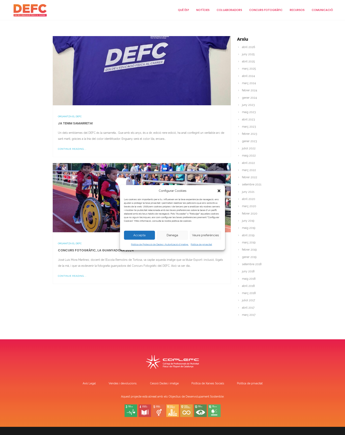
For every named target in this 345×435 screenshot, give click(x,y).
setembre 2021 (251, 184)
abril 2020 (248, 199)
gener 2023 (249, 141)
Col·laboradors (229, 10)
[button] (219, 191)
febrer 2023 (249, 133)
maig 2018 (249, 278)
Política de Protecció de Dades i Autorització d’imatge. (160, 244)
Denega (172, 235)
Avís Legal (89, 383)
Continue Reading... (72, 149)
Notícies (202, 10)
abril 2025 (248, 61)
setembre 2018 (252, 264)
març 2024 (249, 83)
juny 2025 (248, 54)
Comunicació (322, 10)
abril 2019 (248, 235)
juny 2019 (248, 220)
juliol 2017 (248, 300)
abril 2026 (248, 47)
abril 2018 (248, 285)
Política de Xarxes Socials (207, 383)
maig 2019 (248, 227)
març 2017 (248, 314)
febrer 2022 (249, 177)
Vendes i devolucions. (123, 383)
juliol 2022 (249, 148)
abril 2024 (248, 76)
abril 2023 (248, 119)
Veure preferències (205, 235)
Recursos (297, 10)
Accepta (139, 235)
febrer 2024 (249, 90)
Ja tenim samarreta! (75, 123)
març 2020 (249, 206)
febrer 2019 (249, 249)
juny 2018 (248, 271)
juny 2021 (248, 191)
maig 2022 (249, 155)
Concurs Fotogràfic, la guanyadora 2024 (96, 250)
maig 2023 (249, 112)
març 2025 (249, 68)
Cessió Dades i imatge (164, 383)
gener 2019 (249, 257)
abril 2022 (248, 162)
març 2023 (249, 126)
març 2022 (249, 170)
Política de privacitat (201, 244)
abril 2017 (248, 307)
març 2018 (249, 293)
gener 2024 (249, 97)
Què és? (183, 10)
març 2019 (249, 242)
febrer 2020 (249, 213)
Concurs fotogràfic (266, 10)
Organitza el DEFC (70, 116)
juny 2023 (248, 104)
